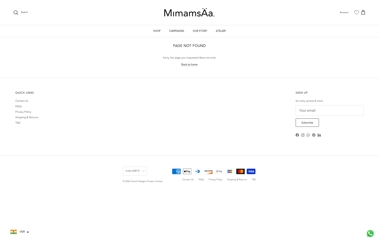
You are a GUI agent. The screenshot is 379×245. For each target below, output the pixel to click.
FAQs (18, 106)
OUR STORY (200, 31)
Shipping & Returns (26, 117)
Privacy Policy (23, 112)
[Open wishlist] (357, 12)
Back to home (189, 65)
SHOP (157, 31)
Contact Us (21, 101)
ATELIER (221, 31)
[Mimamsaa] (189, 12)
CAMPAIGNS (176, 31)
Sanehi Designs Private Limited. (147, 181)
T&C (18, 123)
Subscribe (307, 122)
